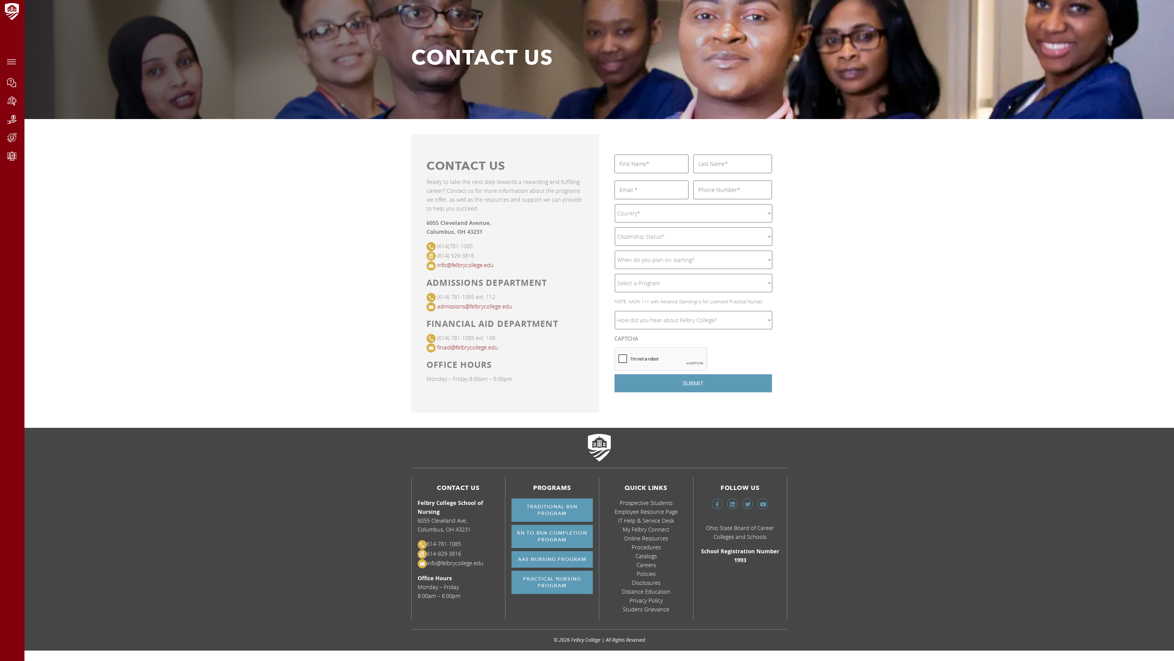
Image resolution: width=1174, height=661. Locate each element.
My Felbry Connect (646, 529)
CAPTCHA (626, 338)
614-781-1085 (444, 543)
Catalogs (646, 556)
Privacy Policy (646, 600)
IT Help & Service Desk (646, 520)
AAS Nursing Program (552, 559)
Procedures (646, 547)
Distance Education (646, 591)
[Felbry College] (599, 447)
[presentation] (661, 359)
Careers (646, 565)
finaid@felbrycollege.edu (467, 347)
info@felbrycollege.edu (465, 265)
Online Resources (646, 538)
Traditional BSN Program (552, 510)
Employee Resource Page (646, 511)
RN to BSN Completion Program (552, 536)
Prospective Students (646, 502)
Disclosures (646, 582)
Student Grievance (646, 609)
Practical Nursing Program (552, 582)
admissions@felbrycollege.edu (474, 306)
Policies (646, 573)
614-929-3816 (444, 553)
